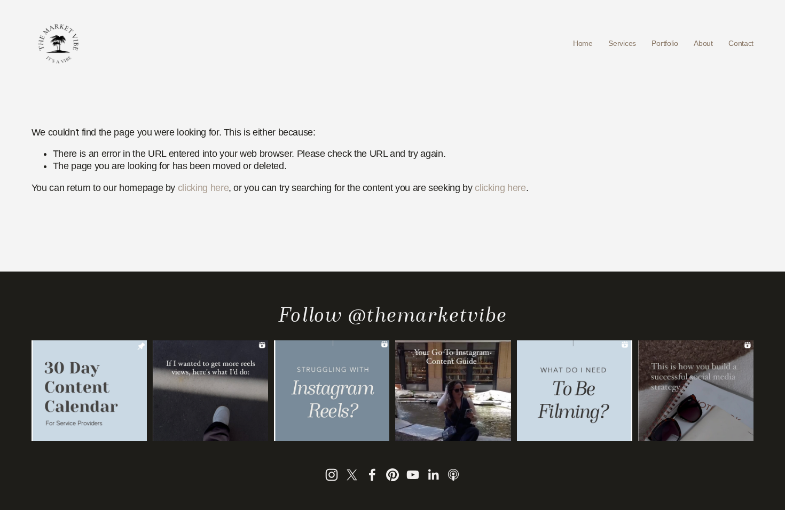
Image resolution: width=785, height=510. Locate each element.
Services (622, 43)
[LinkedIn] (433, 474)
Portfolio (664, 43)
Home (583, 43)
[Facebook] (372, 474)
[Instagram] (331, 474)
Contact (740, 43)
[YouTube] (412, 474)
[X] (352, 474)
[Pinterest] (392, 474)
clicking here (203, 187)
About (703, 43)
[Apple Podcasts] (453, 474)
